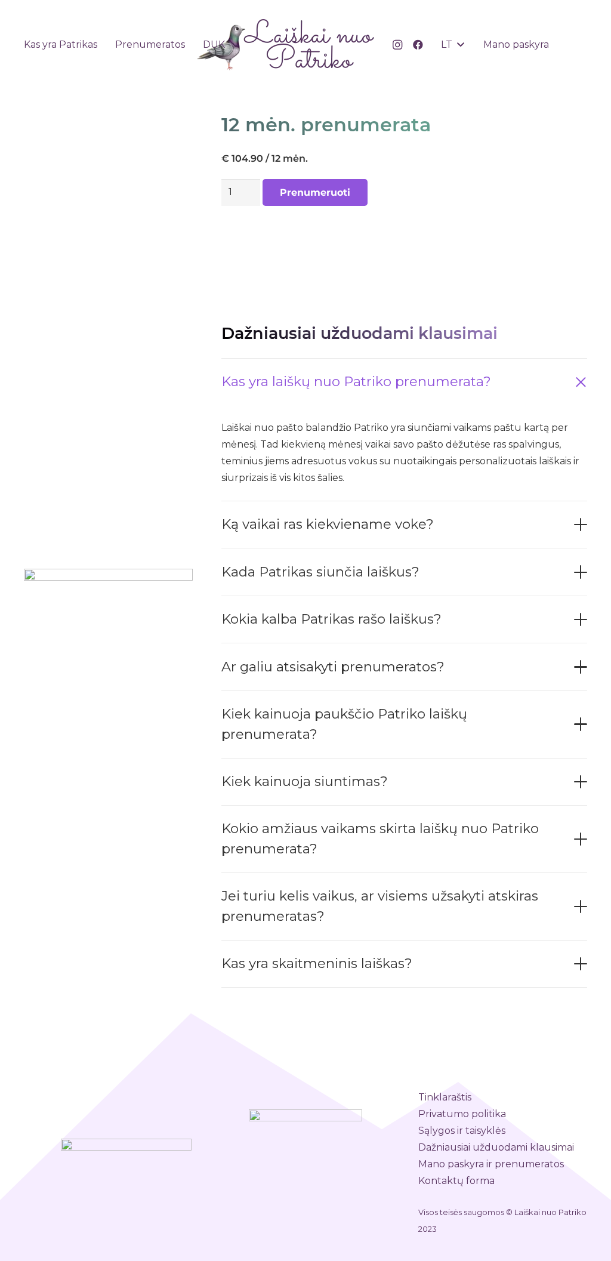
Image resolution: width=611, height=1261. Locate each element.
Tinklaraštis (444, 1097)
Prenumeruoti (315, 192)
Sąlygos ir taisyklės (461, 1130)
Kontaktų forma (456, 1180)
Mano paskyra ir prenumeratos (491, 1164)
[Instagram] (397, 45)
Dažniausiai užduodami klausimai (496, 1147)
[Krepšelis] (574, 45)
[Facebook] (418, 45)
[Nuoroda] (285, 44)
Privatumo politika (462, 1114)
